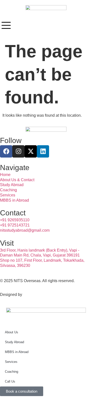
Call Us (10, 381)
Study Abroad (14, 342)
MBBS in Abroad (16, 352)
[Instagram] (18, 151)
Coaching (11, 371)
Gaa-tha (30, 294)
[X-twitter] (31, 151)
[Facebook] (6, 151)
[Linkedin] (43, 151)
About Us (11, 332)
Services (11, 362)
